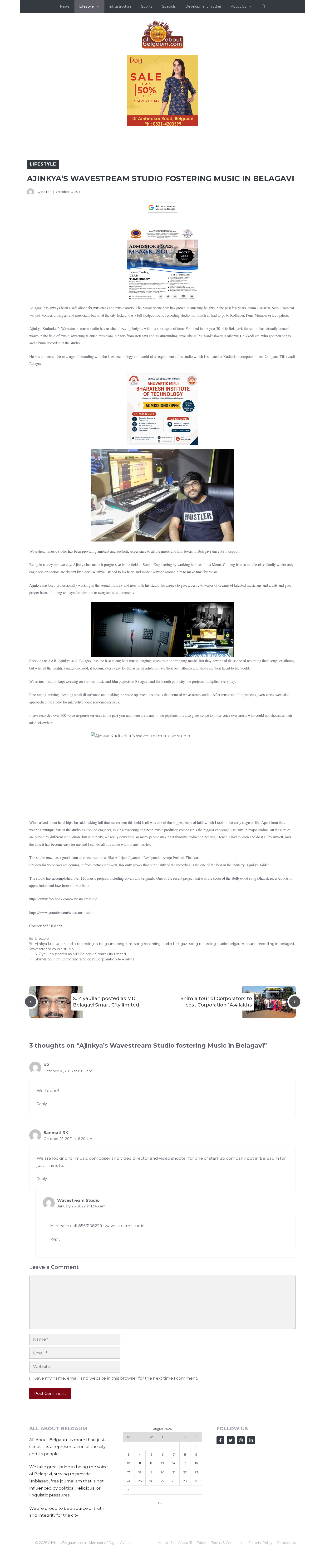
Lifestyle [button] (86, 6)
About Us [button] (238, 6)
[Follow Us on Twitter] (231, 1440)
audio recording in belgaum (91, 944)
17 (128, 1472)
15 (185, 1463)
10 (128, 1463)
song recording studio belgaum (216, 944)
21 (173, 1472)
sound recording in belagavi (270, 944)
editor (46, 192)
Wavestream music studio (51, 949)
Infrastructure (120, 6)
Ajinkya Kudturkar (50, 944)
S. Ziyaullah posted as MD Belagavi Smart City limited (80, 954)
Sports (147, 6)
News (65, 6)
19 (151, 1472)
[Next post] (294, 1001)
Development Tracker (203, 6)
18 (139, 1472)
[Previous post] (30, 1001)
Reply (42, 1104)
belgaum (124, 944)
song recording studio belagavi (160, 944)
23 (196, 1472)
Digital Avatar (119, 1543)
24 (128, 1481)
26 (151, 1481)
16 (196, 1463)
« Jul (161, 1503)
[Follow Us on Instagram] (241, 1440)
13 (162, 1463)
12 (151, 1463)
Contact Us (286, 1543)
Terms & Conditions (227, 1543)
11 (140, 1463)
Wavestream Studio (78, 1200)
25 (140, 1481)
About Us (165, 1543)
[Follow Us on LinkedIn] (251, 1440)
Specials (169, 6)
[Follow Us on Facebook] (220, 1440)
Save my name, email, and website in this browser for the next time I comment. (116, 1378)
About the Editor (192, 1543)
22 (185, 1472)
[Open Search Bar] (263, 6)
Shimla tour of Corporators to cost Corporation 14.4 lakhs (84, 959)
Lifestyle (43, 164)
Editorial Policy (260, 1543)
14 (173, 1463)
